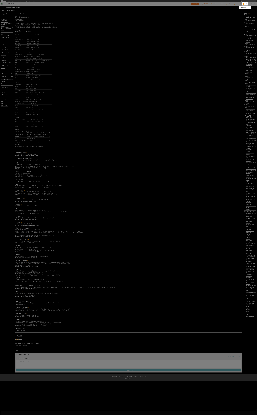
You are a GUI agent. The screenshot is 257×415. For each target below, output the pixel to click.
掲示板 (246, 3)
